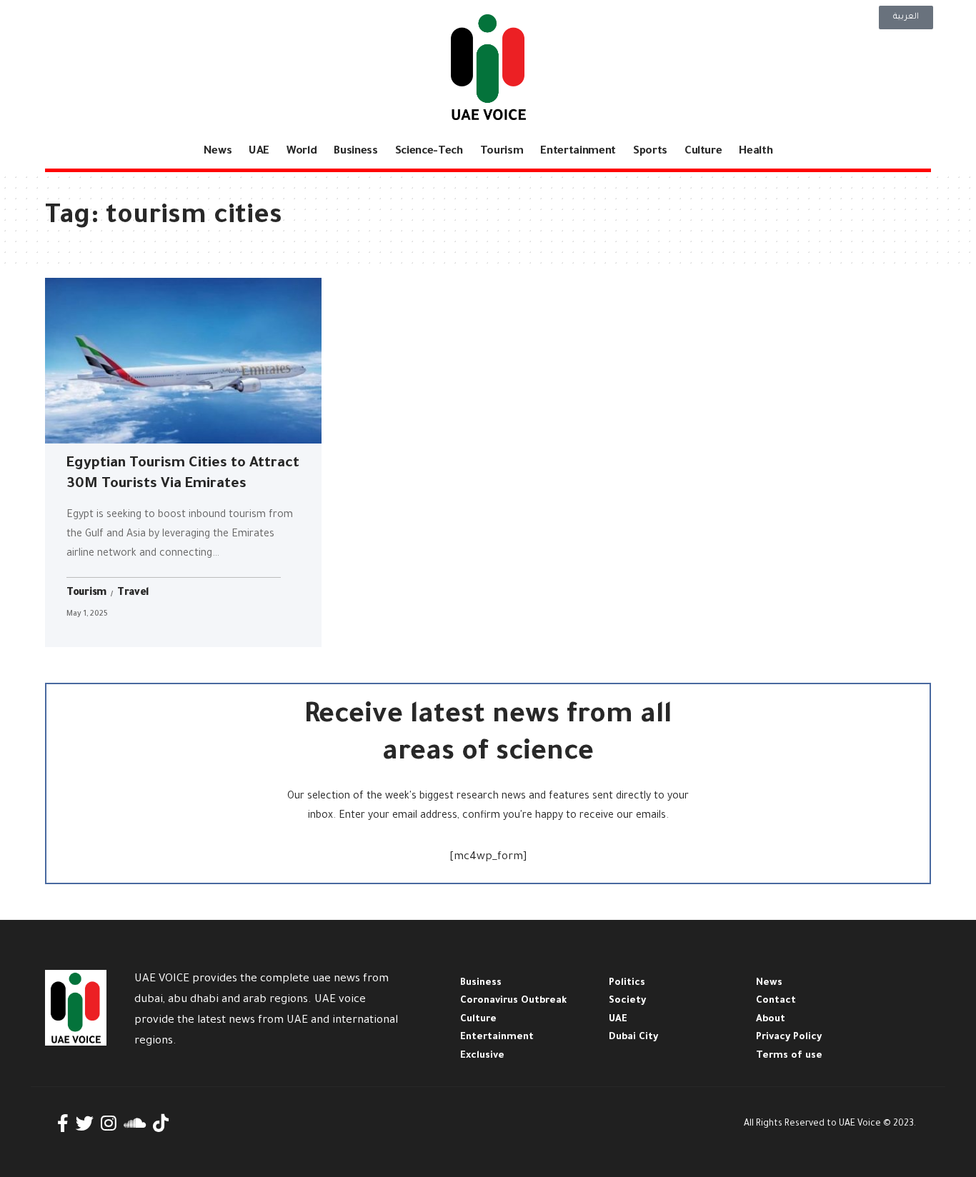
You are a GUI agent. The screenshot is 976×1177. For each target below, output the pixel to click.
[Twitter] (84, 1123)
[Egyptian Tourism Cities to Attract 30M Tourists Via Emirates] (183, 361)
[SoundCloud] (134, 1123)
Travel (133, 593)
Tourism (86, 593)
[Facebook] (63, 1123)
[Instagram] (108, 1123)
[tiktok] (160, 1123)
